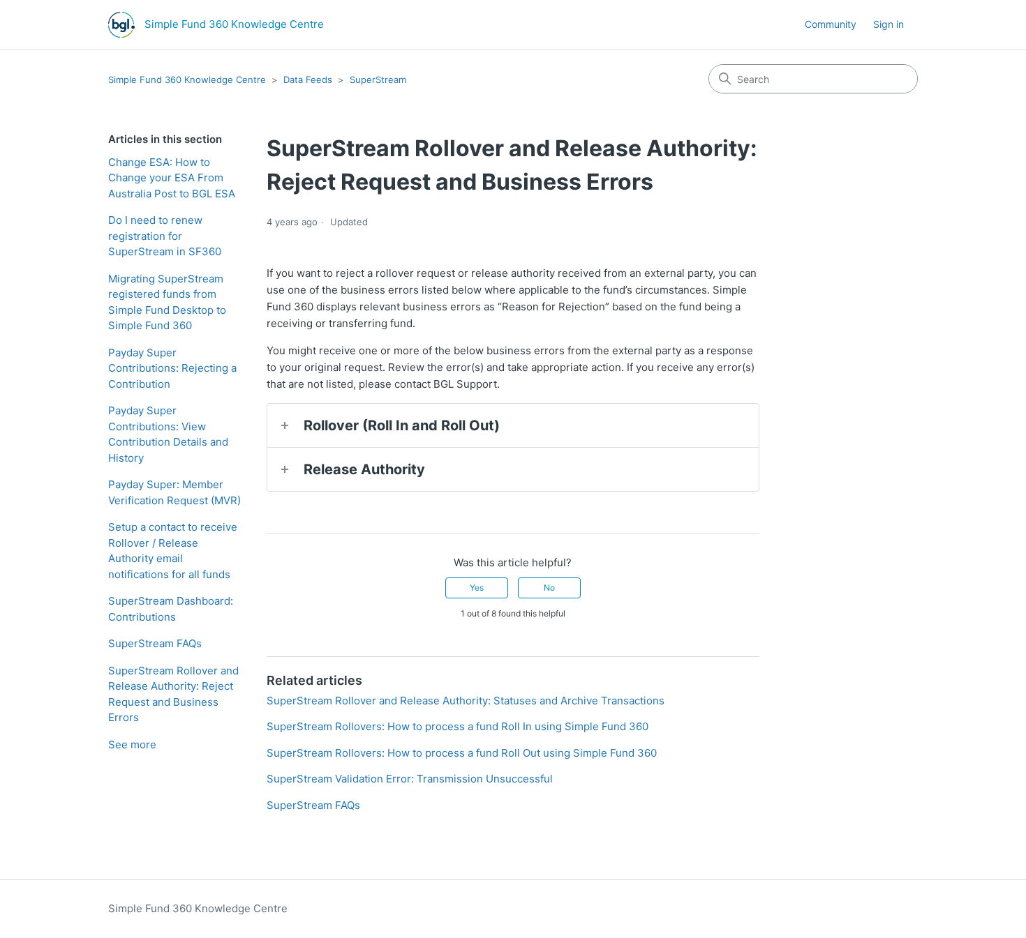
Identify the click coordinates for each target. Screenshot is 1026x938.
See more (132, 744)
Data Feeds (307, 79)
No (549, 587)
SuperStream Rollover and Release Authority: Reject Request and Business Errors (173, 694)
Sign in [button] (888, 24)
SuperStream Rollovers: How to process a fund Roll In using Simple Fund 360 (457, 726)
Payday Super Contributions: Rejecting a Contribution (172, 368)
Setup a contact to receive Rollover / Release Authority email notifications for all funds (172, 550)
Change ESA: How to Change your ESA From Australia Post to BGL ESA (171, 178)
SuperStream (378, 79)
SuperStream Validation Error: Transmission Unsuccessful (410, 778)
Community (830, 24)
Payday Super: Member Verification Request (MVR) (174, 492)
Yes (477, 587)
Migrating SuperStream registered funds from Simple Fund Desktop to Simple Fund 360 (167, 302)
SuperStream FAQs (155, 643)
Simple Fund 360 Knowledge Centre (187, 79)
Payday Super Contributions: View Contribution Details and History (168, 434)
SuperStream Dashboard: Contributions (170, 608)
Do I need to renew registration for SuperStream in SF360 (164, 235)
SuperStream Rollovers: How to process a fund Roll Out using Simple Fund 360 (462, 752)
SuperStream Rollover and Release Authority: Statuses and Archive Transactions (465, 700)
